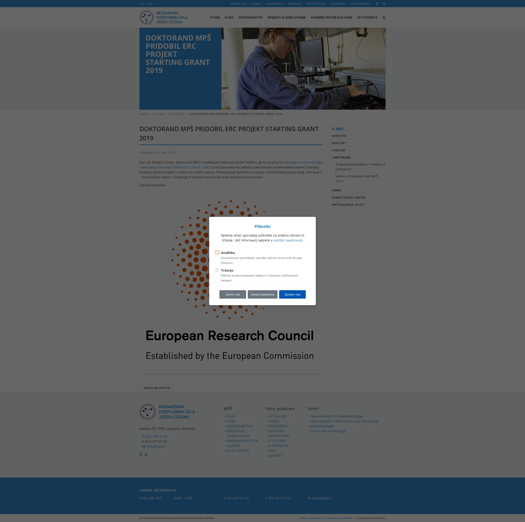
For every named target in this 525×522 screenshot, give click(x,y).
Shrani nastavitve (262, 294)
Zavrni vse (233, 294)
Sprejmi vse (292, 294)
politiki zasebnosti (288, 240)
